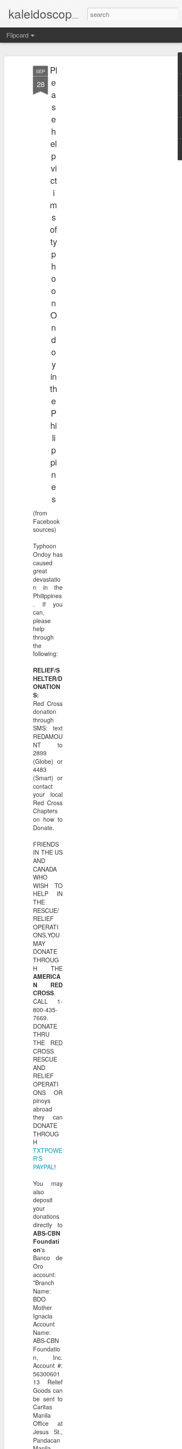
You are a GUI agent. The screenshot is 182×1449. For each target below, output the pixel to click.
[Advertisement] (109, 199)
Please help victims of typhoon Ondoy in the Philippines (53, 284)
